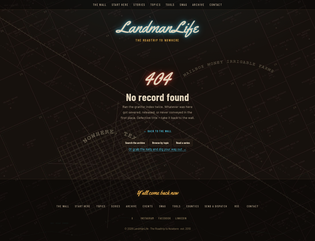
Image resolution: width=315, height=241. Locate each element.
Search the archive (135, 142)
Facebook (164, 218)
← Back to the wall (158, 131)
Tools (170, 4)
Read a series (183, 142)
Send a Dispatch (216, 206)
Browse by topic (160, 142)
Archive (198, 4)
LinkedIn (181, 218)
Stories (139, 4)
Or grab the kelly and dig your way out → (157, 149)
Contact (216, 4)
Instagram (147, 218)
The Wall (100, 4)
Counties (192, 206)
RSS (237, 206)
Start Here (120, 4)
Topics (155, 4)
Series (115, 206)
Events (148, 206)
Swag (183, 4)
